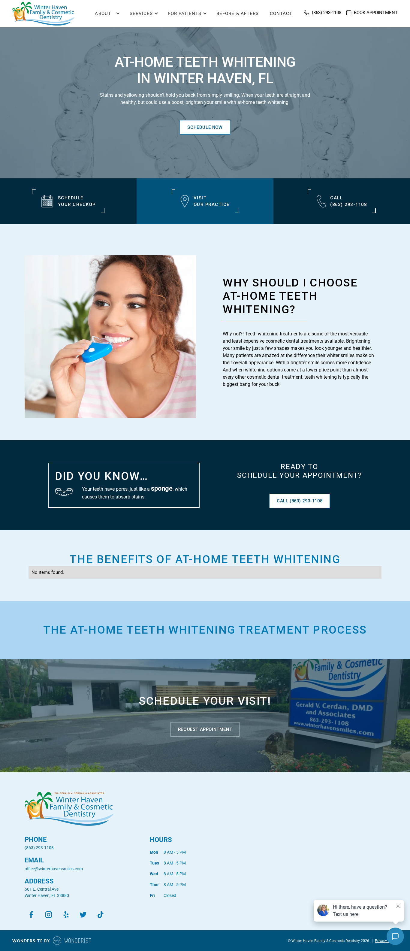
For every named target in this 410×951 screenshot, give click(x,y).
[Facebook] (31, 914)
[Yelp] (66, 914)
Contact (281, 13)
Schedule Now (204, 127)
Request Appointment (205, 729)
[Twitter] (83, 914)
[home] (43, 13)
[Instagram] (48, 914)
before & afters (237, 13)
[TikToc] (100, 914)
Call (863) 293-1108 (299, 501)
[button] (104, 13)
